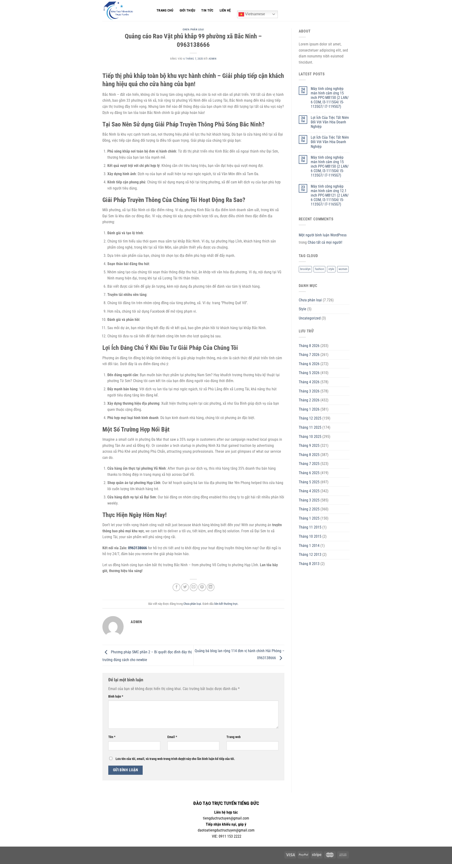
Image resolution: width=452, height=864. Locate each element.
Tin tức (207, 10)
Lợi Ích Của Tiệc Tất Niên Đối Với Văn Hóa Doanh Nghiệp (330, 122)
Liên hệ (225, 10)
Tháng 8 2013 (309, 563)
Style (302, 309)
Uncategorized (310, 318)
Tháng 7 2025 (309, 463)
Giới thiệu (187, 10)
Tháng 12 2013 (310, 554)
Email (172, 737)
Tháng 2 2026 (309, 400)
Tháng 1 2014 (309, 545)
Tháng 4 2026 (309, 382)
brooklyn (305, 269)
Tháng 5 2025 (309, 482)
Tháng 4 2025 (309, 491)
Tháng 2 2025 (309, 509)
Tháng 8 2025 (309, 454)
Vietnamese (254, 14)
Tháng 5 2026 (309, 373)
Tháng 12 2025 (310, 418)
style (331, 269)
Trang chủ (165, 10)
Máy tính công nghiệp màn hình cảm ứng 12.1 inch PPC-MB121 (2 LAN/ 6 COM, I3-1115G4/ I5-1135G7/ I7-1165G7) (330, 195)
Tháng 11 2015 (310, 527)
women (343, 269)
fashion (319, 269)
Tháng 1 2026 (309, 409)
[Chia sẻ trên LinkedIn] (210, 587)
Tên (111, 737)
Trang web (233, 737)
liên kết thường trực (226, 604)
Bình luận (115, 696)
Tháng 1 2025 (309, 518)
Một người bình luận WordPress (323, 235)
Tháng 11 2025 (310, 427)
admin (212, 58)
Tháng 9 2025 (309, 445)
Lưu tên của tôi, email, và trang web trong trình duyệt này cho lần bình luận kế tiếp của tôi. (175, 759)
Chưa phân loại (193, 29)
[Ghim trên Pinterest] (202, 587)
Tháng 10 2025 (310, 436)
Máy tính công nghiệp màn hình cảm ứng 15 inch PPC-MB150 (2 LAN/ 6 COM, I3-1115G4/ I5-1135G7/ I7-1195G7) (330, 97)
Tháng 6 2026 (309, 364)
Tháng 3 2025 (309, 500)
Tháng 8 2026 (309, 345)
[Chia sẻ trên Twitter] (185, 587)
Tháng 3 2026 (309, 391)
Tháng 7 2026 (309, 354)
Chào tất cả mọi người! (325, 242)
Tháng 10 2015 (310, 536)
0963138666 (137, 548)
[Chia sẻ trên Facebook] (176, 587)
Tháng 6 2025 (309, 473)
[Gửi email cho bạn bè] (194, 587)
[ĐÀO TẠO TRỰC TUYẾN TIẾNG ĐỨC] (125, 10)
